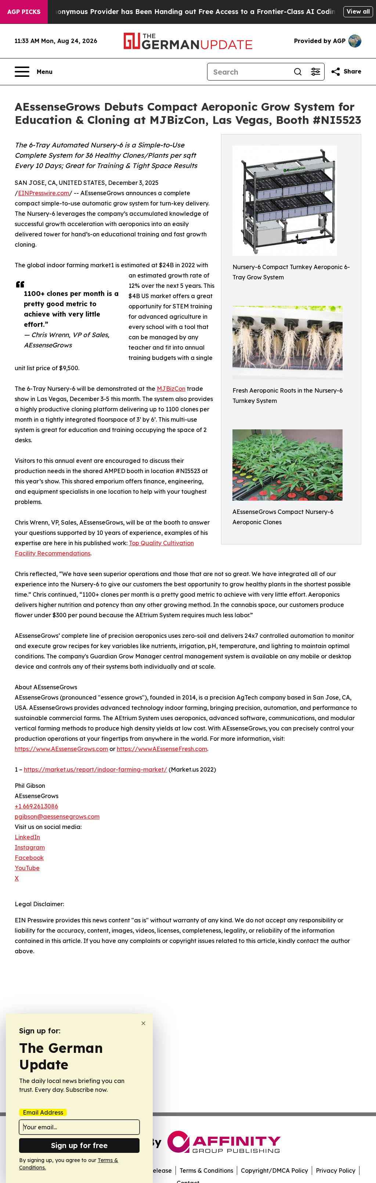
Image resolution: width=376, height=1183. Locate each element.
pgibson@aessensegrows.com (57, 816)
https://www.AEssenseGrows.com (61, 749)
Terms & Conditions (206, 1170)
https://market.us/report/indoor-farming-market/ (95, 769)
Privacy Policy (335, 1170)
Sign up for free (79, 1145)
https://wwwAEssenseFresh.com (162, 749)
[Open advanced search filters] (315, 71)
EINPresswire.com (43, 193)
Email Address (43, 1112)
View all (358, 11)
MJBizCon (171, 388)
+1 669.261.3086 (36, 806)
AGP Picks (23, 11)
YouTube (27, 868)
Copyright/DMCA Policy (274, 1170)
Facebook (29, 857)
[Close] (143, 1023)
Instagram (30, 847)
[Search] (298, 71)
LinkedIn (27, 837)
